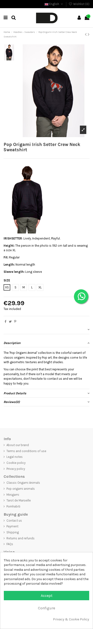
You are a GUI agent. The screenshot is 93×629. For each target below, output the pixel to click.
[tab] (46, 330)
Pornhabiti (13, 506)
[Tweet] (10, 321)
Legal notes (14, 457)
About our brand (17, 445)
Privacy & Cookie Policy (71, 619)
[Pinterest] (15, 321)
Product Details (15, 393)
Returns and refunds (20, 538)
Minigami (12, 494)
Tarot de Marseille (18, 500)
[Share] (5, 321)
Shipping (12, 532)
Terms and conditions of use (26, 451)
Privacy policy (15, 469)
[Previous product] (86, 34)
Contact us (14, 520)
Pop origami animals (20, 488)
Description (12, 343)
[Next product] (88, 34)
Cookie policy (16, 463)
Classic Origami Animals (23, 482)
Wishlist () (80, 4)
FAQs (9, 544)
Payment (12, 526)
